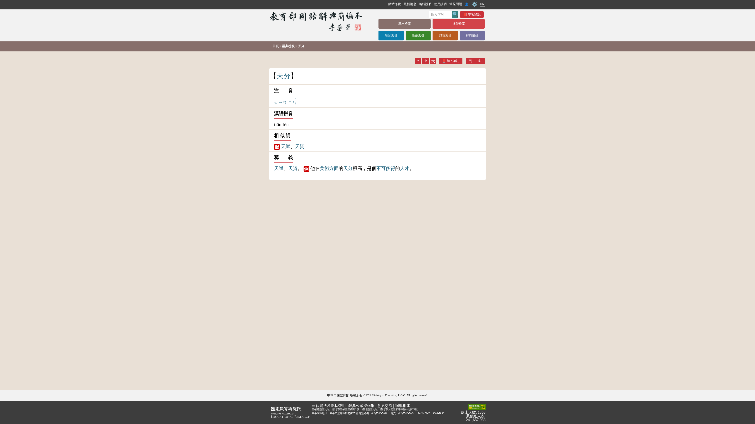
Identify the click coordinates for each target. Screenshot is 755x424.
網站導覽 (394, 4)
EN (482, 4)
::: (384, 4)
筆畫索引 (418, 35)
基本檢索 (404, 23)
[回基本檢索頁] (316, 21)
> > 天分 (286, 46)
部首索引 (445, 35)
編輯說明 (425, 4)
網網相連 (402, 406)
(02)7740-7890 (379, 413)
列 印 (475, 61)
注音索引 (391, 35)
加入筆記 (453, 61)
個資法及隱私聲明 (331, 406)
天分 (348, 168)
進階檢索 (458, 23)
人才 (404, 168)
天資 (299, 146)
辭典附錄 (472, 35)
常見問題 (455, 4)
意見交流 (384, 406)
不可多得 (385, 168)
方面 (334, 168)
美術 (324, 168)
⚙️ (475, 4)
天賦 (285, 146)
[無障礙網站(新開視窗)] (477, 407)
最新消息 (410, 4)
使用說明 (440, 4)
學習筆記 (474, 14)
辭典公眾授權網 (361, 406)
